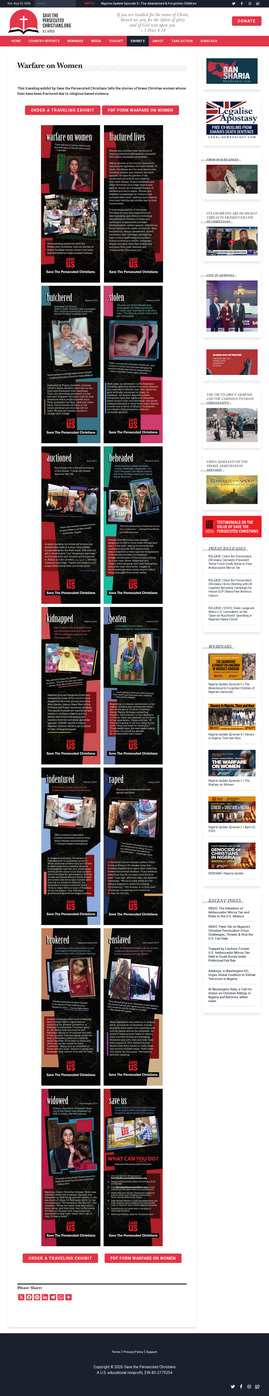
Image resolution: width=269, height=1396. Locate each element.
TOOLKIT (116, 41)
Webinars (75, 41)
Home (16, 41)
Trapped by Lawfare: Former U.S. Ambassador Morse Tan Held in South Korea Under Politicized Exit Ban (229, 954)
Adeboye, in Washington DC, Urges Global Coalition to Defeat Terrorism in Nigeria (231, 975)
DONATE (247, 21)
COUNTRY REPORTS (44, 41)
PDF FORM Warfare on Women (140, 110)
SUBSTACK (208, 41)
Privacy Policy (133, 1352)
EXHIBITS (138, 41)
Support (151, 1352)
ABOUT (158, 41)
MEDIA (96, 41)
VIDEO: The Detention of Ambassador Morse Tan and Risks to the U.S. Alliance (228, 912)
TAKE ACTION (182, 41)
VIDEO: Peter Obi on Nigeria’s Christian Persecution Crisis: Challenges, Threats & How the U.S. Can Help (230, 932)
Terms (116, 1352)
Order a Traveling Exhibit (63, 110)
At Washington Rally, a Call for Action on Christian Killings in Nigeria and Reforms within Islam (230, 995)
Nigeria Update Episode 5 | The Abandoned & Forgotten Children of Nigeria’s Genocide (159, 3)
